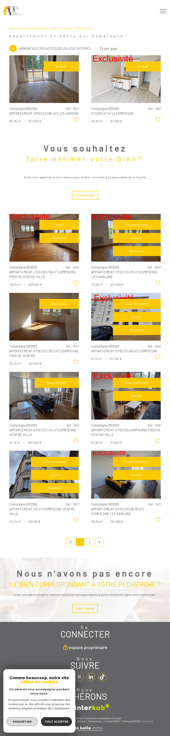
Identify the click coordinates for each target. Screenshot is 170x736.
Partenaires (95, 721)
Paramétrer (22, 722)
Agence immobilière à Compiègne (28, 28)
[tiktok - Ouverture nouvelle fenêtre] (102, 677)
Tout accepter (56, 722)
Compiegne (67, 28)
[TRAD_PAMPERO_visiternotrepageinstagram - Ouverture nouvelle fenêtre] (79, 677)
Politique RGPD (131, 721)
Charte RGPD (112, 721)
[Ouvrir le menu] (163, 11)
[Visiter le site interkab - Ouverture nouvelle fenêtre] (92, 707)
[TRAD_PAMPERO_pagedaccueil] (12, 14)
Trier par (108, 48)
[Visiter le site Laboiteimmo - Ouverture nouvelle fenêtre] (85, 730)
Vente (53, 28)
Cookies (148, 721)
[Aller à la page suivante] (100, 542)
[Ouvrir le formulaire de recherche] (149, 11)
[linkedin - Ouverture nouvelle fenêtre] (91, 677)
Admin (81, 721)
